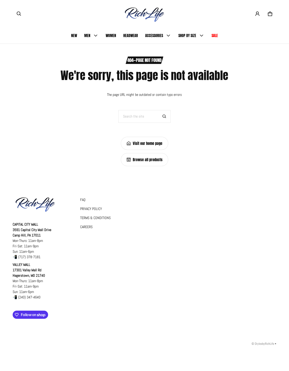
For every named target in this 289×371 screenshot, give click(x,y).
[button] (19, 13)
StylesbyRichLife (264, 344)
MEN (87, 35)
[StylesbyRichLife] (144, 14)
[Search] (164, 116)
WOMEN (111, 35)
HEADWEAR (130, 35)
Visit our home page (147, 143)
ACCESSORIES (154, 35)
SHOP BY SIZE (187, 35)
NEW (74, 35)
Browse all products (148, 159)
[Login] (257, 13)
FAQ (83, 199)
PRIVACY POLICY (91, 208)
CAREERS (86, 226)
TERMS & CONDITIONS (95, 217)
